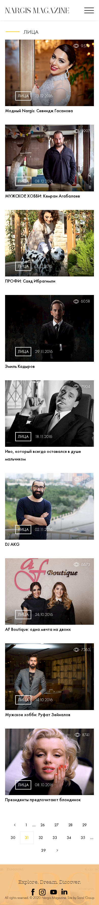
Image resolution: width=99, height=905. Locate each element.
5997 (85, 131)
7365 (85, 649)
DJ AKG (12, 544)
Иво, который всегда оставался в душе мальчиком (43, 455)
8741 (86, 734)
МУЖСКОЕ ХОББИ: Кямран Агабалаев (42, 196)
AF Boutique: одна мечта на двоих (38, 629)
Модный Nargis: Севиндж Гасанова (39, 110)
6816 (86, 479)
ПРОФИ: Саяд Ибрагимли (30, 281)
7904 (85, 386)
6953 (85, 216)
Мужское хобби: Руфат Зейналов (37, 714)
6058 (85, 301)
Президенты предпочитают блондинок (43, 799)
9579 (85, 45)
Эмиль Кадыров (20, 366)
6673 (85, 564)
